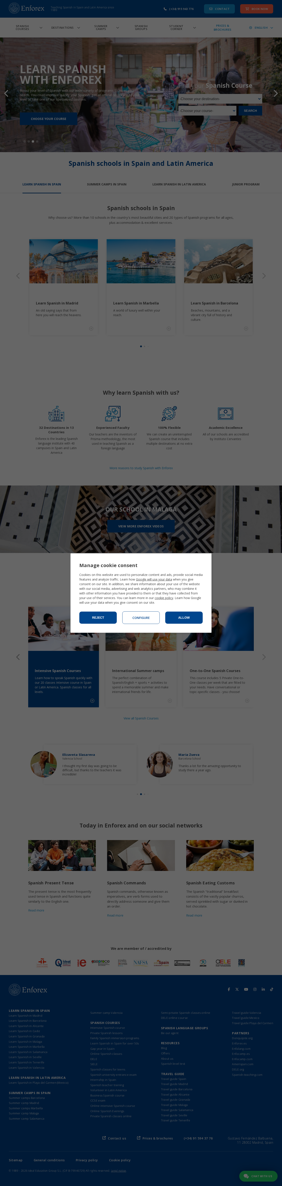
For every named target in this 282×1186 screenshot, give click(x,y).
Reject (98, 617)
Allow (184, 617)
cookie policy (164, 598)
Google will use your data (154, 579)
